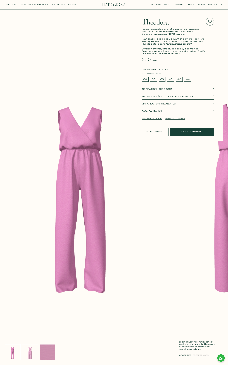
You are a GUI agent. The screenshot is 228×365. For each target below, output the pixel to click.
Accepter (185, 355)
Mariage (168, 5)
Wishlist (201, 5)
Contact (179, 5)
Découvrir (156, 5)
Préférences (201, 355)
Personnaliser (58, 5)
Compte (190, 5)
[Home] (114, 4)
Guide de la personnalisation (35, 5)
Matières (72, 5)
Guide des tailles (152, 74)
